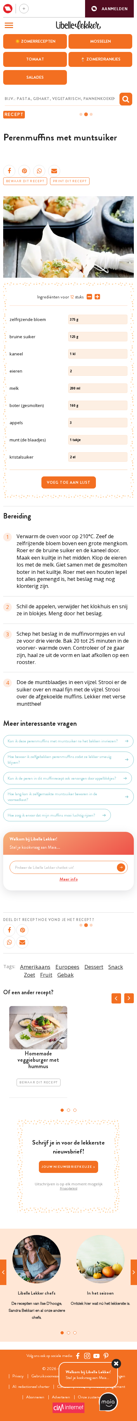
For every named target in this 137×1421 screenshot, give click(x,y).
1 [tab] (62, 1110)
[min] (88, 297)
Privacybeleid (68, 1188)
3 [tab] (74, 1110)
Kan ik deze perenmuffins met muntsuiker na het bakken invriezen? (63, 741)
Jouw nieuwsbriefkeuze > (68, 1166)
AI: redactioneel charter (30, 1387)
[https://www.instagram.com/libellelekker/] (87, 1356)
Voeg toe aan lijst (68, 482)
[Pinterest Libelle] (106, 1356)
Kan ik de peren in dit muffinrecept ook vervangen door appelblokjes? (62, 778)
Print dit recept (70, 181)
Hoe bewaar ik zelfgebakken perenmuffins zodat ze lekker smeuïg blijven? (59, 759)
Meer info (69, 879)
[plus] (96, 297)
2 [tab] (68, 1110)
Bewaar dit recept (25, 181)
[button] (109, 9)
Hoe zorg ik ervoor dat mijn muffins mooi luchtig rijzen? (51, 815)
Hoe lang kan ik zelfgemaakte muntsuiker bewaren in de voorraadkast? (52, 797)
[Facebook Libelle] (78, 1356)
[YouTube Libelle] (96, 1356)
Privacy (18, 1376)
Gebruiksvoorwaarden (48, 1376)
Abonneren (35, 1397)
